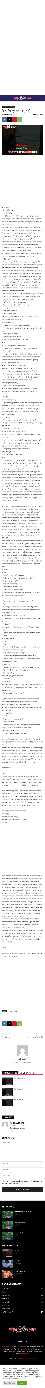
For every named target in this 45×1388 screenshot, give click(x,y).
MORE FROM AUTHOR (27, 1073)
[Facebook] (4, 119)
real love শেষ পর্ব (20, 1271)
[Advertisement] (22, 23)
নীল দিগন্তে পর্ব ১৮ (19, 1089)
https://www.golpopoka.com (22, 1062)
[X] (9, 119)
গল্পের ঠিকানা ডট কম (8, 114)
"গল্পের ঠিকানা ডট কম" (8, 1347)
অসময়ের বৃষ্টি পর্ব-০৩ (20, 1233)
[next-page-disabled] (7, 1110)
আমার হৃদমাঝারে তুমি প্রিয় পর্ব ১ (34, 1037)
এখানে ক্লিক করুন (24, 1354)
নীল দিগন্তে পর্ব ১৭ (19, 1100)
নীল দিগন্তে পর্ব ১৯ (7, 1037)
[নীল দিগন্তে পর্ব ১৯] (7, 1081)
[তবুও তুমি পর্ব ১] (7, 1264)
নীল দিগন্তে (12, 107)
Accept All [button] (22, 1383)
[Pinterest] (14, 119)
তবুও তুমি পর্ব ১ (18, 1261)
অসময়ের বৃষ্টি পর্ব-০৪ (20, 1222)
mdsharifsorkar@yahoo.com (27, 1358)
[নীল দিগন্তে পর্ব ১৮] (7, 1092)
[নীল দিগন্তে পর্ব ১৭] (7, 1102)
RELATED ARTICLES (10, 1073)
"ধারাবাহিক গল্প (5, 107)
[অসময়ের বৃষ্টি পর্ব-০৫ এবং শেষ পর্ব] (7, 1214)
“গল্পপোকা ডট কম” (22, 1347)
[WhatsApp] (19, 119)
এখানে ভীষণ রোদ (19, 1250)
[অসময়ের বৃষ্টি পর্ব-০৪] (7, 1225)
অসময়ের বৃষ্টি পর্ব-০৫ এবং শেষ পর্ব (23, 1212)
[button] (3, 98)
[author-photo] (22, 1056)
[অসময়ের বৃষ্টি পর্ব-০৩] (7, 1236)
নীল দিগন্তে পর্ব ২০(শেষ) (13, 1011)
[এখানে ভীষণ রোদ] (7, 1253)
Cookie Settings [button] (9, 1383)
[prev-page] (3, 1110)
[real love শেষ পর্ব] (7, 1274)
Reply (11, 1131)
